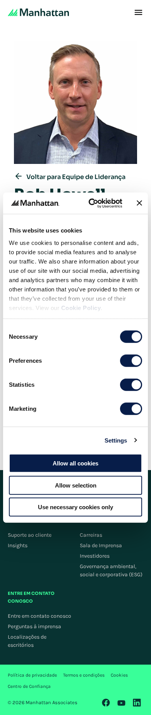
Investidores (95, 556)
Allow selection (75, 485)
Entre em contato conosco (39, 616)
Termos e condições (84, 675)
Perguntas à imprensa (34, 626)
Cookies (119, 675)
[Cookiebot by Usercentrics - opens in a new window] (91, 203)
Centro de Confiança (29, 686)
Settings (116, 440)
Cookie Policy (81, 307)
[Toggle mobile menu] (138, 12)
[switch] (131, 361)
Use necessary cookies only (75, 507)
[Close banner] (139, 203)
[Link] (106, 702)
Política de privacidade (32, 675)
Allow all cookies (75, 463)
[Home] (38, 12)
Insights (17, 545)
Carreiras (91, 535)
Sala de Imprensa (101, 545)
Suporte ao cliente (29, 535)
